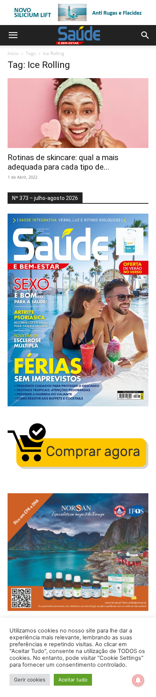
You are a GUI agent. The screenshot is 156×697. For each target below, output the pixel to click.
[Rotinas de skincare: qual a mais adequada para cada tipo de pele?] (78, 113)
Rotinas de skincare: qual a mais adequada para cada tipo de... (63, 162)
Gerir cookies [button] (29, 680)
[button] (13, 35)
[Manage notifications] (138, 680)
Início (13, 53)
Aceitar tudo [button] (72, 680)
